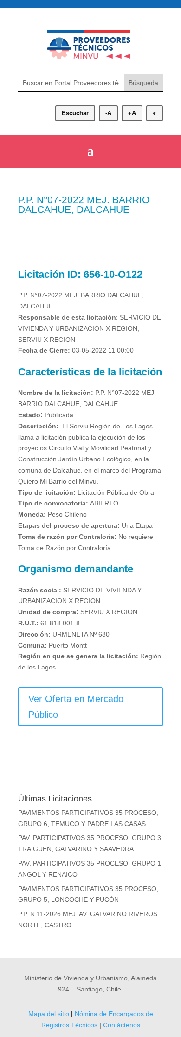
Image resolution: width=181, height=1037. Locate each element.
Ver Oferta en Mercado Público (75, 707)
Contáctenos (121, 1025)
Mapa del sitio (48, 1013)
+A (132, 113)
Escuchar (75, 113)
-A (108, 113)
